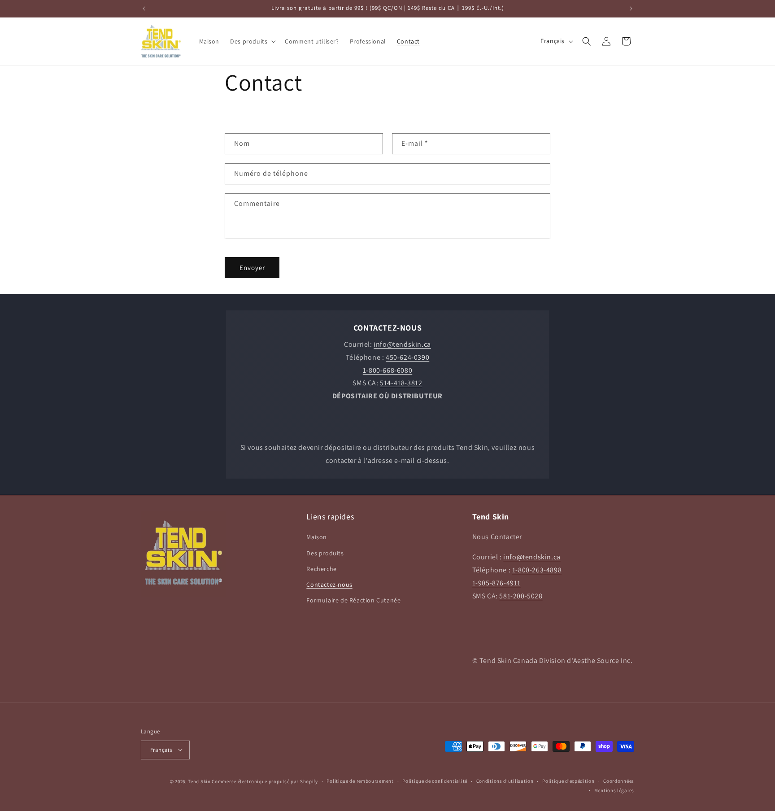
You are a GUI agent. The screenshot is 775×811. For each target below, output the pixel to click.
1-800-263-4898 (537, 570)
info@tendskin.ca (532, 557)
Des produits (325, 553)
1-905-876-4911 (496, 582)
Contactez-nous (329, 584)
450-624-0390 (407, 357)
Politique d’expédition (568, 781)
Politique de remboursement (360, 781)
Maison (316, 537)
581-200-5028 (520, 595)
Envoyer (252, 267)
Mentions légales (614, 790)
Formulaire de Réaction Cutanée (353, 600)
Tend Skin (199, 781)
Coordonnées (618, 781)
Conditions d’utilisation (505, 781)
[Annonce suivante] (631, 8)
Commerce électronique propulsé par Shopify (265, 781)
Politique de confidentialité (434, 781)
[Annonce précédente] (144, 8)
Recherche (321, 568)
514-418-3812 (401, 383)
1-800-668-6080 (387, 370)
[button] (252, 41)
